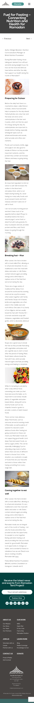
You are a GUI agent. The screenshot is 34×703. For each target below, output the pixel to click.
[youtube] (15, 603)
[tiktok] (23, 603)
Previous (7, 38)
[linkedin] (26, 603)
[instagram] (11, 603)
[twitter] (7, 603)
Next (28, 38)
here (16, 556)
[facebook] (19, 603)
